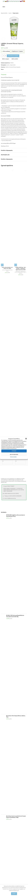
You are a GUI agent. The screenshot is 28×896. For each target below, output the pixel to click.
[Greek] (15, 1)
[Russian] (21, 1)
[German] (13, 1)
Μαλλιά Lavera (20, 272)
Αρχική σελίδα (4, 13)
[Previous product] (23, 13)
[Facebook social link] (4, 69)
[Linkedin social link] (9, 69)
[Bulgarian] (6, 1)
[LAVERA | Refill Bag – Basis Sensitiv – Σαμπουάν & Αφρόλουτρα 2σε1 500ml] (20, 217)
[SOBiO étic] (20, 462)
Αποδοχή (14, 451)
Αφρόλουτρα (23, 271)
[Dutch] (7, 1)
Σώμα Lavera (15, 13)
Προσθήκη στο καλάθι (13, 55)
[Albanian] (4, 1)
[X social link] (6, 69)
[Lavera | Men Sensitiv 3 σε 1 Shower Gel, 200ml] (7, 217)
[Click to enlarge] (3, 38)
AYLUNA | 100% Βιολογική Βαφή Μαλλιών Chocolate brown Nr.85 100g (15, 616)
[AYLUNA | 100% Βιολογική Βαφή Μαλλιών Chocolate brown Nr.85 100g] (3, 664)
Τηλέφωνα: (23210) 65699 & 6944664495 (12, 495)
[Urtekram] (7, 462)
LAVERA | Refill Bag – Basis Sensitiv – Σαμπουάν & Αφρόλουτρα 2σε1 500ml (20, 268)
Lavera (10, 13)
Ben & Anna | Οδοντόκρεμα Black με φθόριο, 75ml (15, 716)
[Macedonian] (19, 1)
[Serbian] (22, 1)
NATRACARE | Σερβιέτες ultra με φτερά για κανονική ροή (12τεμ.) (15, 516)
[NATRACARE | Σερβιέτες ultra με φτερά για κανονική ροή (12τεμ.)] (3, 563)
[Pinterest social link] (7, 69)
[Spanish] (24, 1)
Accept (14, 893)
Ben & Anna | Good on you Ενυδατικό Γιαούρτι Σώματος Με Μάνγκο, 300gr (16, 817)
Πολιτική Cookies (13, 456)
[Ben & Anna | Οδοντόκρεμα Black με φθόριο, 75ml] (3, 764)
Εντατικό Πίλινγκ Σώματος (14, 67)
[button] (26, 438)
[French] (11, 1)
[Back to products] (24, 13)
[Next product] (26, 13)
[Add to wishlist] (12, 170)
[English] (9, 1)
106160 (7, 67)
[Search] (26, 6)
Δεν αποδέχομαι (14, 454)
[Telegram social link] (11, 69)
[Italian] (17, 1)
